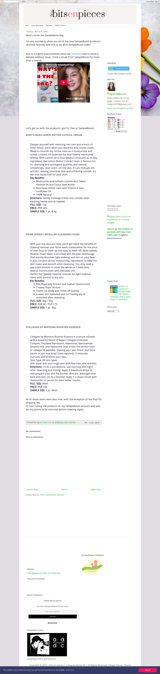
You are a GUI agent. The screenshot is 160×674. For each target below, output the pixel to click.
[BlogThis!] (92, 422)
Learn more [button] (70, 670)
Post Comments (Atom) (52, 494)
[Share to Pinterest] (98, 422)
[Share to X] (94, 422)
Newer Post (32, 489)
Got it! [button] (147, 670)
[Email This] (90, 422)
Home (27, 25)
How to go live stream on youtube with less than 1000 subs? (120, 231)
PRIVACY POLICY (60, 25)
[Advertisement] (65, 121)
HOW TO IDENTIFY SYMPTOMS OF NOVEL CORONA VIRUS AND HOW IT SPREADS (120, 293)
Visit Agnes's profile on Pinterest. (44, 573)
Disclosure (49, 25)
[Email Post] (85, 422)
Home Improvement (37, 25)
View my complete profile (120, 108)
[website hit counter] (112, 210)
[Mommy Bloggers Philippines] (93, 574)
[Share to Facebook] (96, 422)
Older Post (95, 489)
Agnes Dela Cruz (117, 93)
